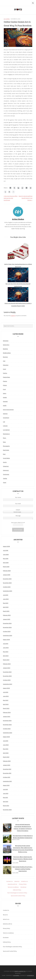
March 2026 (6, 566)
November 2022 (7, 724)
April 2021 (5, 801)
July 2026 (5, 550)
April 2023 (5, 704)
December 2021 (7, 769)
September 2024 (7, 635)
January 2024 (6, 668)
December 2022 (7, 720)
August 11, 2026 (15, 839)
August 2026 (6, 546)
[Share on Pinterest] (26, 187)
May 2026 (5, 558)
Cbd (4, 361)
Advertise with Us (12, 884)
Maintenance (6, 434)
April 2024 (5, 655)
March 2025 (6, 611)
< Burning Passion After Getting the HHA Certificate (11, 198)
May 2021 (5, 797)
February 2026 (7, 570)
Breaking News (7, 353)
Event (4, 369)
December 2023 (7, 672)
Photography (6, 446)
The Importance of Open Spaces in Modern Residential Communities (23, 836)
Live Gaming (7, 19)
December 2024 (7, 623)
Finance (5, 381)
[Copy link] (13, 191)
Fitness (5, 385)
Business (5, 357)
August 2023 (6, 688)
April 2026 (5, 562)
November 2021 (7, 773)
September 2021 (7, 781)
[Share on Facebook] (10, 187)
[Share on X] (14, 187)
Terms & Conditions (13, 887)
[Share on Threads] (9, 191)
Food (4, 389)
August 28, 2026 (7, 832)
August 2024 (6, 639)
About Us (16, 881)
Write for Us (24, 881)
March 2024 (6, 659)
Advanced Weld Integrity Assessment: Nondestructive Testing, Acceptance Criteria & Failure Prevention (23, 827)
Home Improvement (8, 409)
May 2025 (5, 603)
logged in (13, 315)
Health (4, 405)
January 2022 (6, 765)
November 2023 (7, 676)
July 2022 (5, 740)
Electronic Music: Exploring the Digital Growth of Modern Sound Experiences (22, 859)
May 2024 (5, 651)
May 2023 (5, 700)
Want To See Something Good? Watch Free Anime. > (25, 198)
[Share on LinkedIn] (18, 187)
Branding (5, 348)
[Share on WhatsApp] (22, 187)
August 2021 (6, 785)
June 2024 (6, 647)
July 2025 (5, 595)
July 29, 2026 (6, 853)
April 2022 (5, 753)
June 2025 (6, 599)
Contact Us (9, 881)
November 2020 (7, 809)
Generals (5, 401)
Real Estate (6, 450)
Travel (4, 482)
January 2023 (6, 716)
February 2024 (7, 663)
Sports (5, 462)
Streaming (6, 466)
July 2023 (5, 692)
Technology (6, 474)
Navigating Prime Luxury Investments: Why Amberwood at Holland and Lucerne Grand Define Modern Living (22, 849)
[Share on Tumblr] (5, 191)
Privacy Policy (22, 884)
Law (4, 421)
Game (4, 393)
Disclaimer (23, 887)
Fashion (5, 373)
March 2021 (6, 805)
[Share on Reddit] (30, 187)
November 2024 (7, 627)
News (4, 442)
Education (5, 365)
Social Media (6, 458)
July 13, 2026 (15, 862)
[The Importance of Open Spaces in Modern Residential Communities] (7, 839)
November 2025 (7, 582)
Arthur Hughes (18, 219)
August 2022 (6, 736)
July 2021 (5, 789)
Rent (4, 454)
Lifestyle (5, 425)
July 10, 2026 (15, 872)
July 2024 (5, 643)
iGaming (5, 413)
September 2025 (7, 591)
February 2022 (7, 761)
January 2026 (6, 574)
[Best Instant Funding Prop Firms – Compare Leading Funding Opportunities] (7, 870)
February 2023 (7, 712)
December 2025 (7, 578)
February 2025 (7, 615)
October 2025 (6, 587)
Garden (5, 397)
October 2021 (6, 777)
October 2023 (6, 680)
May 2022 (5, 749)
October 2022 (6, 728)
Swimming (6, 470)
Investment (6, 417)
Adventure (5, 340)
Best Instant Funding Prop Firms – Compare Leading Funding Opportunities (23, 869)
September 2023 (7, 684)
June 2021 (5, 793)
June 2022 (6, 744)
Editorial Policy (17, 890)
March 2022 (6, 757)
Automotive (6, 344)
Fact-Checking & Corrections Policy (17, 893)
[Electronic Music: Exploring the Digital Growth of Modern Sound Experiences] (7, 860)
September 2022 (7, 732)
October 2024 (6, 631)
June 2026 (6, 554)
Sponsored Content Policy (18, 895)
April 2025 (5, 607)
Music (4, 438)
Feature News (6, 377)
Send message (18, 529)
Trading (5, 478)
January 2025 (6, 619)
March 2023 (6, 708)
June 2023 (6, 696)
